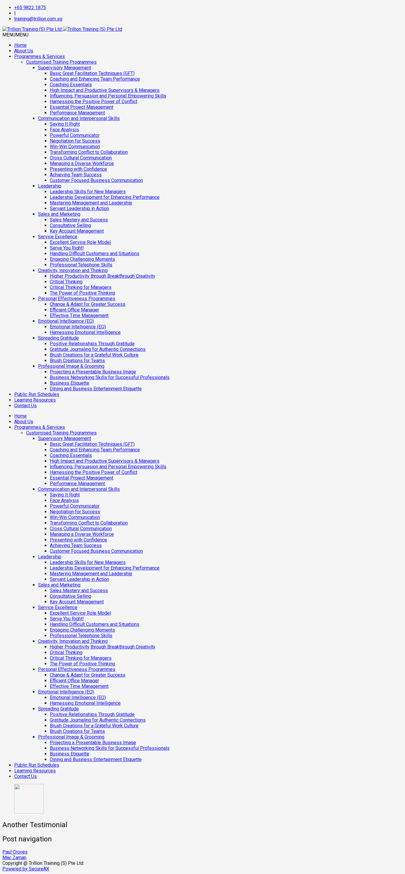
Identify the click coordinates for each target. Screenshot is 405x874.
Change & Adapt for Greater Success (87, 304)
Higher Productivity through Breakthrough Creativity (102, 276)
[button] (15, 35)
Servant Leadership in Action (79, 208)
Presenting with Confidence (78, 169)
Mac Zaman (14, 857)
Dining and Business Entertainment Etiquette (96, 389)
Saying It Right (65, 124)
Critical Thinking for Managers (80, 287)
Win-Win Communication (75, 146)
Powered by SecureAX (25, 869)
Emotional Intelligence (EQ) (66, 321)
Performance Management (77, 113)
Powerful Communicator (75, 135)
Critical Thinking (66, 282)
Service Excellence (57, 236)
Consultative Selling (70, 225)
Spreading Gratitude (58, 338)
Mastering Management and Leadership (91, 203)
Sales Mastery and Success (79, 220)
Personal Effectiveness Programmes (76, 298)
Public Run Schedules (36, 394)
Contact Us (25, 405)
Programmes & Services (39, 56)
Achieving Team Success (76, 175)
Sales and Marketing (59, 214)
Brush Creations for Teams (77, 360)
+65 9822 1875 (30, 7)
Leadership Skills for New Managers (88, 191)
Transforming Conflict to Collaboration (89, 152)
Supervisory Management (64, 68)
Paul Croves (15, 852)
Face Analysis (64, 129)
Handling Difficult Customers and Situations (94, 253)
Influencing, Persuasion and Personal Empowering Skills (108, 96)
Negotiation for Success (75, 141)
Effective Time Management (79, 315)
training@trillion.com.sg (38, 19)
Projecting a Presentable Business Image (93, 372)
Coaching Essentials (71, 84)
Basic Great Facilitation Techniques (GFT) (92, 73)
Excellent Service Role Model (80, 242)
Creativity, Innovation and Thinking (73, 270)
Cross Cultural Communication (81, 158)
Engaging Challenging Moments (82, 259)
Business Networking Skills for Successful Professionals (110, 377)
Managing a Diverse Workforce (82, 163)
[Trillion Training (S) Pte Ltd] (62, 29)
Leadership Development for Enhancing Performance (105, 197)
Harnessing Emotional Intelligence (85, 332)
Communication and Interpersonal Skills (79, 118)
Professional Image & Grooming (71, 366)
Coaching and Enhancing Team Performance (95, 79)
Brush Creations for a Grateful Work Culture (94, 355)
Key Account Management (77, 231)
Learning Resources (35, 400)
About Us (23, 51)
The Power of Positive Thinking (82, 293)
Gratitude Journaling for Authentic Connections (98, 349)
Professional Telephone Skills (81, 265)
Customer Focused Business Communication (96, 180)
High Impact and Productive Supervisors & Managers (105, 90)
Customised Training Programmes (61, 62)
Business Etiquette (69, 383)
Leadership (49, 186)
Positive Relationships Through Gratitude (92, 343)
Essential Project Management (81, 107)
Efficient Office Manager (74, 310)
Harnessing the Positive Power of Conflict (93, 101)
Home (20, 45)
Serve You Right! (67, 248)
